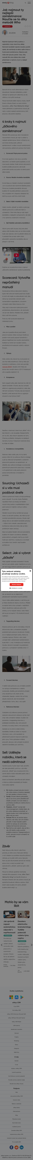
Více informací (22, 581)
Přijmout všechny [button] (16, 584)
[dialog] (16, 580)
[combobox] (30, 571)
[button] (16, 588)
